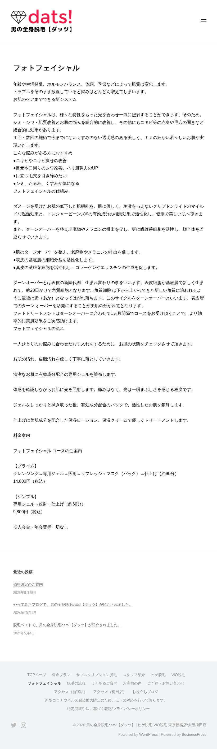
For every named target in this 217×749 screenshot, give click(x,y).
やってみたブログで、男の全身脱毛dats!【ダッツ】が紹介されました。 (73, 604)
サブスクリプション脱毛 (96, 675)
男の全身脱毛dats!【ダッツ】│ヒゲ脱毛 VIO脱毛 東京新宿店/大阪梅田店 (146, 725)
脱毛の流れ (76, 683)
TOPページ (36, 675)
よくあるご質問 (104, 683)
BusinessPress (194, 735)
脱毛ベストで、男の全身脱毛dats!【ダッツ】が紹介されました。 (67, 625)
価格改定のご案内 (28, 584)
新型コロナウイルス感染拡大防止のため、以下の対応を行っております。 (106, 700)
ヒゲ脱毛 (158, 675)
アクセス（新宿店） (70, 692)
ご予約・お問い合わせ (165, 683)
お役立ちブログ (145, 692)
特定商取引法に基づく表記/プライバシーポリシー (108, 709)
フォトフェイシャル (44, 683)
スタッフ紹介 (134, 675)
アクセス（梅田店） (109, 692)
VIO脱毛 (178, 675)
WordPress (148, 735)
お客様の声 (132, 683)
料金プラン (61, 675)
